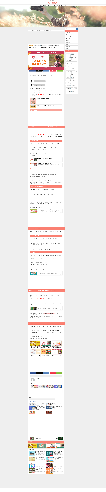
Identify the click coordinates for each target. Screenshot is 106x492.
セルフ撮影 (67, 40)
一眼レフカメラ (68, 77)
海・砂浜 (72, 88)
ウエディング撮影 (49, 5)
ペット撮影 (67, 44)
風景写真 (72, 74)
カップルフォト (68, 54)
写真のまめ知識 (68, 91)
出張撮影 (71, 71)
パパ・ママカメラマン (51, 45)
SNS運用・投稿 (68, 32)
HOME (40, 5)
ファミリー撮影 (56, 5)
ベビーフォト (68, 74)
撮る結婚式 (73, 77)
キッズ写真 (45, 45)
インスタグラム (74, 80)
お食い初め (68, 88)
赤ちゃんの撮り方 (69, 80)
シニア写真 (75, 71)
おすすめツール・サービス (62, 5)
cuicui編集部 (38, 378)
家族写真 (42, 45)
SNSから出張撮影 (69, 60)
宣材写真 (73, 54)
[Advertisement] (46, 38)
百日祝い (73, 68)
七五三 (56, 45)
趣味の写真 (68, 85)
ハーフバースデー (69, 68)
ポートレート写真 (73, 85)
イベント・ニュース (68, 36)
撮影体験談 (44, 5)
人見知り (72, 57)
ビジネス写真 (68, 63)
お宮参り (76, 57)
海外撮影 (68, 71)
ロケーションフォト (37, 45)
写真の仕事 (68, 57)
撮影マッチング (68, 46)
